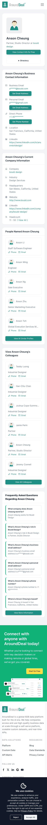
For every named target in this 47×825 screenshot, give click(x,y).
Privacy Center (36, 755)
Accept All (30, 817)
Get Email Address (20, 93)
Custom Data (8, 750)
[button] (23, 246)
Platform (6, 745)
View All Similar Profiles (23, 338)
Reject (16, 817)
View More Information (23, 613)
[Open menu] (42, 4)
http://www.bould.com (20, 200)
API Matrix (7, 755)
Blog (31, 745)
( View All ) (22, 220)
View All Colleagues (23, 482)
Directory (24, 60)
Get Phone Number (20, 122)
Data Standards (37, 750)
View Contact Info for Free (23, 52)
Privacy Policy (27, 811)
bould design (15, 172)
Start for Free (34, 671)
